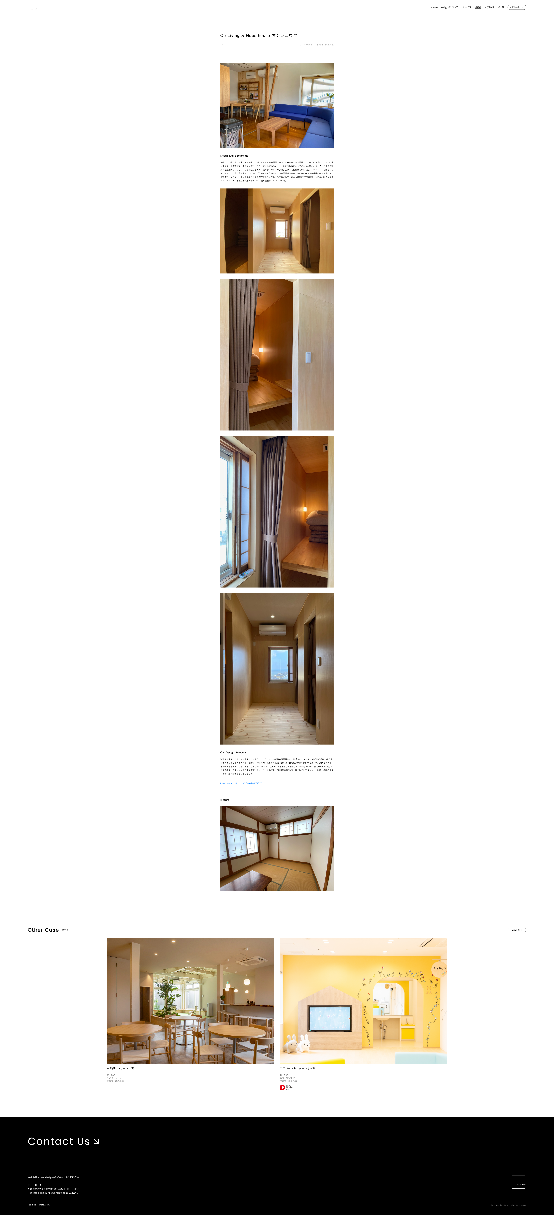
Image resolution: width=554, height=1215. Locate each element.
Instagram (44, 1205)
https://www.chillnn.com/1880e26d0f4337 (241, 783)
